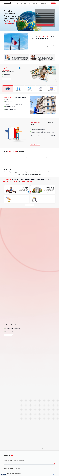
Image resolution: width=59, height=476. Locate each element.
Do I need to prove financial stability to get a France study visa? (15, 465)
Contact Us (53, 3)
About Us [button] (18, 3)
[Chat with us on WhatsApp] (55, 474)
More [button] (47, 3)
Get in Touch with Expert (8, 112)
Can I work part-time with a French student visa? (12, 473)
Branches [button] (33, 3)
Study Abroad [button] (23, 3)
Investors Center (43, 3)
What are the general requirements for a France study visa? (14, 460)
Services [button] (29, 3)
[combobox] (37, 20)
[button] (42, 448)
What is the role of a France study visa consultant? (13, 468)
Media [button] (37, 3)
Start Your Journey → (8, 334)
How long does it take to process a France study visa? (13, 463)
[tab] (7, 88)
